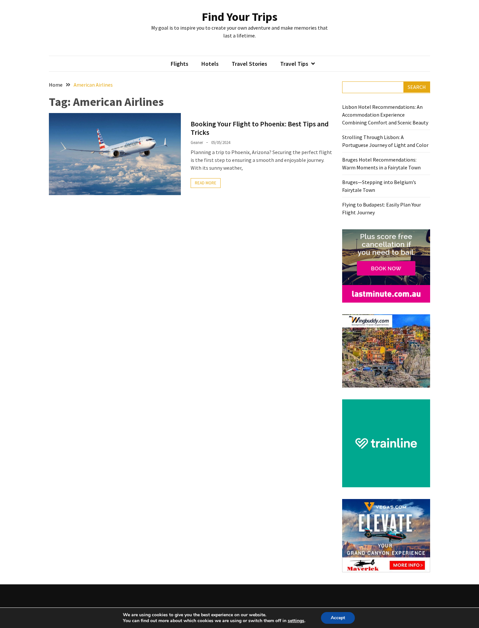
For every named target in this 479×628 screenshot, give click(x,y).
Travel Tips (294, 63)
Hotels (210, 63)
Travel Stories (249, 63)
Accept (338, 618)
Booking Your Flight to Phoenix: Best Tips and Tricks (260, 128)
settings (296, 621)
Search (417, 87)
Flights (179, 63)
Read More (205, 183)
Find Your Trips (239, 16)
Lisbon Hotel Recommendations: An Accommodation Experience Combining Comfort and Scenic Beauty (385, 115)
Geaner (197, 142)
